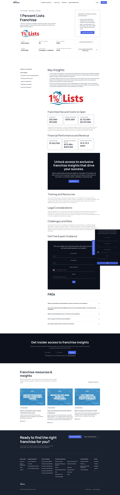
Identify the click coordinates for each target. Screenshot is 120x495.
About (21, 467)
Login (97, 2)
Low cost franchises (32, 461)
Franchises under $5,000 (47, 461)
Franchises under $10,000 (47, 463)
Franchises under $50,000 (47, 470)
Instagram (96, 466)
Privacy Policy (88, 489)
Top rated (30, 463)
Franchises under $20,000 (47, 466)
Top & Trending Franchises (33, 468)
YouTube (96, 463)
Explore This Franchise (87, 32)
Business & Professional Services (60, 464)
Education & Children (71, 463)
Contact (21, 469)
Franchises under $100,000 (47, 473)
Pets (56, 472)
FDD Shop (64, 2)
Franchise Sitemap (84, 469)
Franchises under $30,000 (47, 468)
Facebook (96, 461)
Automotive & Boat (59, 461)
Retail (68, 474)
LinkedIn (96, 468)
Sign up (104, 2)
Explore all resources (93, 382)
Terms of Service (96, 489)
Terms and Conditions (71, 355)
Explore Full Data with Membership (84, 467)
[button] (46, 2)
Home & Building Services (60, 469)
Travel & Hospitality (59, 476)
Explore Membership (74, 2)
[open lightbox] (66, 98)
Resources (57, 2)
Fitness (56, 467)
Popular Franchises (84, 461)
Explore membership (75, 436)
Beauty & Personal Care (72, 461)
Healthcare (69, 467)
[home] (16, 2)
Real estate (69, 472)
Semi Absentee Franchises (33, 466)
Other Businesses (70, 469)
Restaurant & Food (59, 474)
